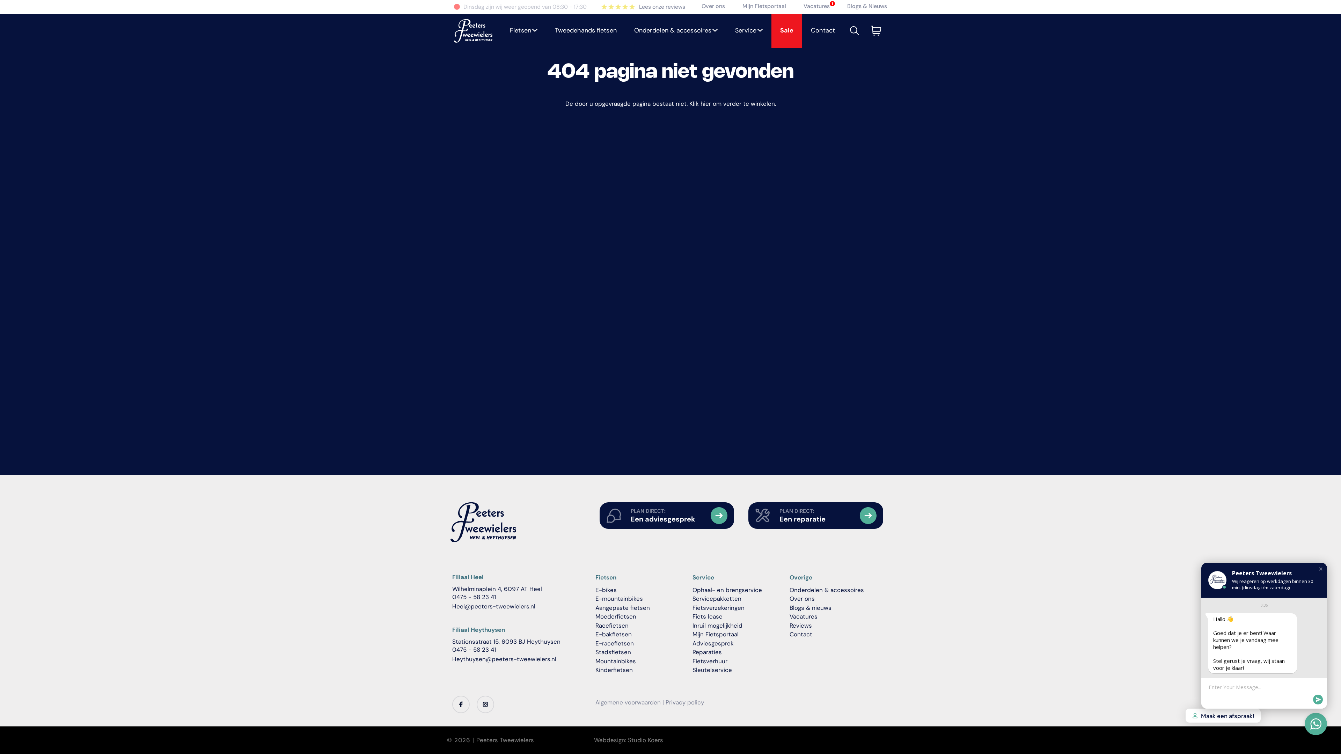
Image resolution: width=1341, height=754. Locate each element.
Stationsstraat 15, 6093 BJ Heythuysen (506, 641)
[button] (523, 31)
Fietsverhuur (710, 661)
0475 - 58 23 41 (474, 597)
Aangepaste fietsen (622, 608)
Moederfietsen (615, 616)
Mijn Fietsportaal (764, 6)
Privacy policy (685, 702)
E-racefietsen (614, 643)
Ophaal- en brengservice (727, 590)
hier (706, 104)
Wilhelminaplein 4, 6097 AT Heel (497, 589)
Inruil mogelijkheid (717, 625)
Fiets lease (708, 616)
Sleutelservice (712, 670)
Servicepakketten (717, 599)
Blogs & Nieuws (867, 6)
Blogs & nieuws (810, 608)
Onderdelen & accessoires (827, 590)
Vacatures (817, 6)
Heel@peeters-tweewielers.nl (493, 606)
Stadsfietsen (613, 652)
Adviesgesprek (713, 643)
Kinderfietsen (614, 670)
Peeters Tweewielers (505, 740)
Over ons (713, 6)
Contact (801, 634)
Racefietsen (612, 625)
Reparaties (707, 652)
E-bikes (606, 590)
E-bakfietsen (613, 634)
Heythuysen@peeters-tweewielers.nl (504, 659)
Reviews (801, 625)
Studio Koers (645, 740)
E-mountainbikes (619, 599)
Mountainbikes (615, 661)
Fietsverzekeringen (719, 608)
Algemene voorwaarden (628, 702)
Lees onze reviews (662, 6)
